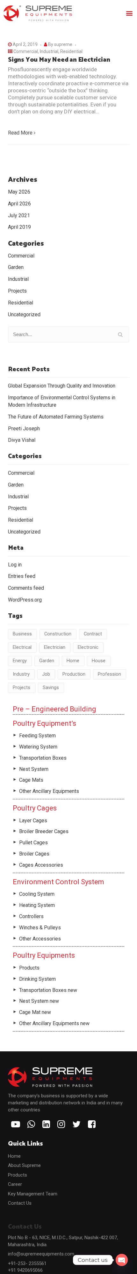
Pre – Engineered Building (54, 709)
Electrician (54, 647)
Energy (20, 661)
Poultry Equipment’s (44, 723)
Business (22, 634)
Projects (17, 291)
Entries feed (21, 576)
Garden (16, 267)
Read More (20, 133)
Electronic (88, 647)
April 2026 (19, 204)
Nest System (33, 769)
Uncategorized (24, 314)
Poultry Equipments (44, 955)
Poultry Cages (35, 808)
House (98, 661)
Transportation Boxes (43, 758)
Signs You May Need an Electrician (59, 60)
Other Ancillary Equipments (49, 791)
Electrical (22, 647)
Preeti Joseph (24, 429)
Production (73, 674)
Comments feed (26, 588)
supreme (63, 44)
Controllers (31, 916)
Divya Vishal (21, 440)
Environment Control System (58, 882)
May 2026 (19, 192)
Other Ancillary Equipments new (54, 1023)
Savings (51, 687)
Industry (21, 674)
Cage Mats (31, 780)
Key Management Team (32, 1194)
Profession (109, 674)
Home (73, 661)
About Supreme (24, 1165)
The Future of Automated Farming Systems (56, 417)
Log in (15, 565)
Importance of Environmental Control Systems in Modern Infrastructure (61, 401)
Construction (57, 634)
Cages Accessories (41, 865)
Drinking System (37, 979)
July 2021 (19, 215)
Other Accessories (40, 939)
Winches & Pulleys (40, 928)
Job (46, 674)
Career (15, 1184)
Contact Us (20, 1203)
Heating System (37, 905)
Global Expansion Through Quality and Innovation (61, 386)
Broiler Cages (34, 854)
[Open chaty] (122, 1260)
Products (29, 968)
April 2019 (19, 227)
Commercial (25, 51)
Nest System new (39, 1001)
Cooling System (36, 894)
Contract (93, 634)
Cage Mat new (35, 1012)
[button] (129, 13)
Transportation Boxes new (48, 990)
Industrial (49, 51)
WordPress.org (25, 600)
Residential (71, 51)
